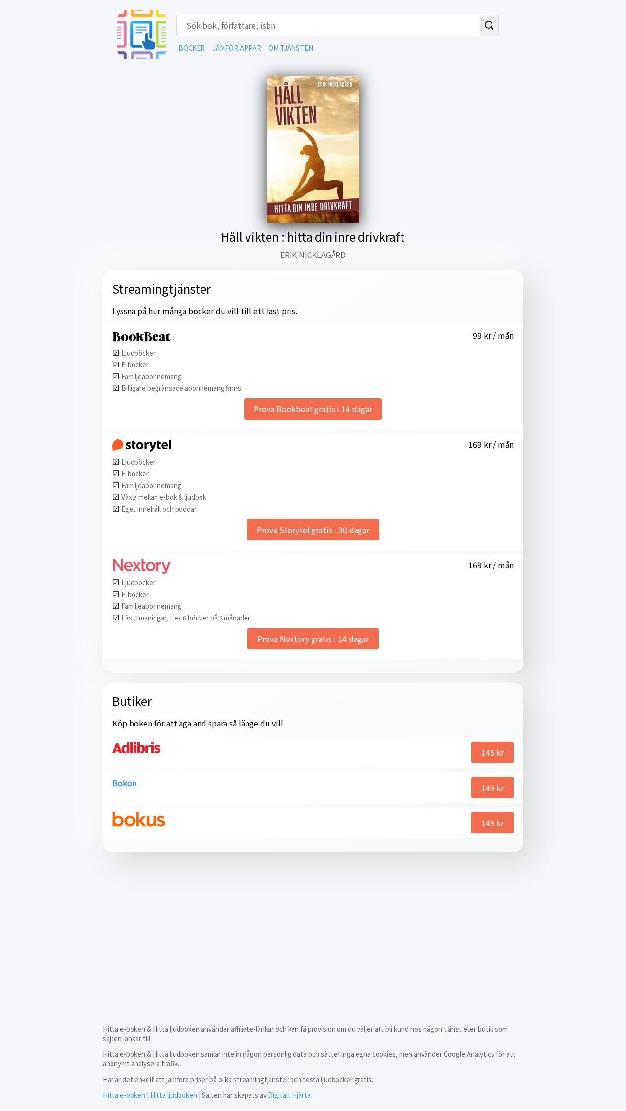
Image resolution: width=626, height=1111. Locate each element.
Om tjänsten (290, 48)
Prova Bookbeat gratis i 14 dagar (313, 409)
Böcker (192, 48)
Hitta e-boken (124, 1095)
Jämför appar (236, 48)
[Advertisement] (313, 930)
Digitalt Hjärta (289, 1095)
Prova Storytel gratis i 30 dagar (313, 529)
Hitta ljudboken (173, 1095)
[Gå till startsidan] (141, 56)
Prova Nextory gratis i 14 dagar (313, 638)
